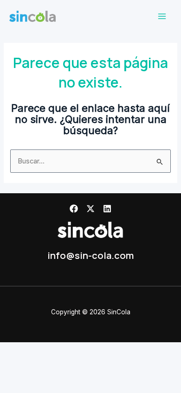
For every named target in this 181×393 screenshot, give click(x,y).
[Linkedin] (107, 208)
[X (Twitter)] (90, 208)
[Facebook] (74, 208)
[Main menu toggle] (162, 16)
